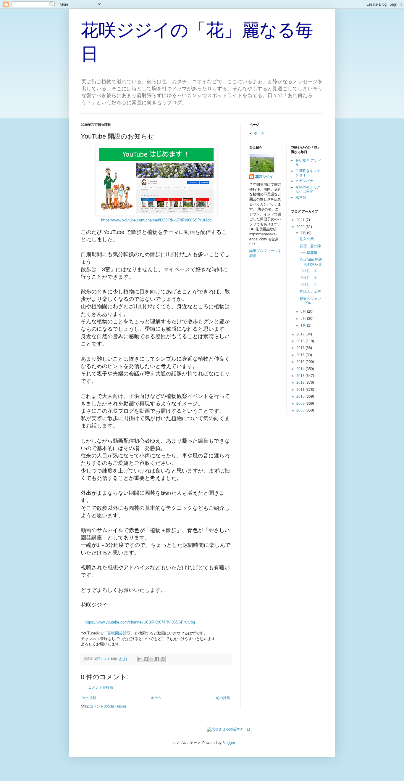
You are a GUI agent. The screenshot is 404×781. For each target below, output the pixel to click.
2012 (301, 382)
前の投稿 (223, 698)
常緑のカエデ (310, 292)
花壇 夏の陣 (310, 246)
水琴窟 (300, 197)
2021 (301, 220)
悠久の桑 (307, 239)
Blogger (228, 743)
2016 (301, 355)
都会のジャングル (310, 301)
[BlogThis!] (146, 659)
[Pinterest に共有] (163, 659)
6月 (303, 311)
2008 (301, 410)
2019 (301, 334)
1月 (303, 325)
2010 (301, 396)
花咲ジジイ (264, 177)
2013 (301, 376)
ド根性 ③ (308, 271)
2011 (301, 390)
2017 (301, 348)
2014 (301, 369)
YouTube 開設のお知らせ (311, 262)
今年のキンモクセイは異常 (307, 189)
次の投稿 (89, 698)
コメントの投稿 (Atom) (108, 706)
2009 (301, 403)
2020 (301, 227)
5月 (303, 318)
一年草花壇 (308, 253)
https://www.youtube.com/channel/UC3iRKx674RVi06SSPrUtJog (156, 220)
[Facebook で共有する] (157, 659)
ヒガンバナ (304, 181)
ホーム (156, 698)
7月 (303, 233)
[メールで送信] (140, 659)
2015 (301, 362)
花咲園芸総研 (118, 633)
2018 (301, 341)
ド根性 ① (308, 285)
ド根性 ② (308, 278)
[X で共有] (151, 659)
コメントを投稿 (100, 687)
